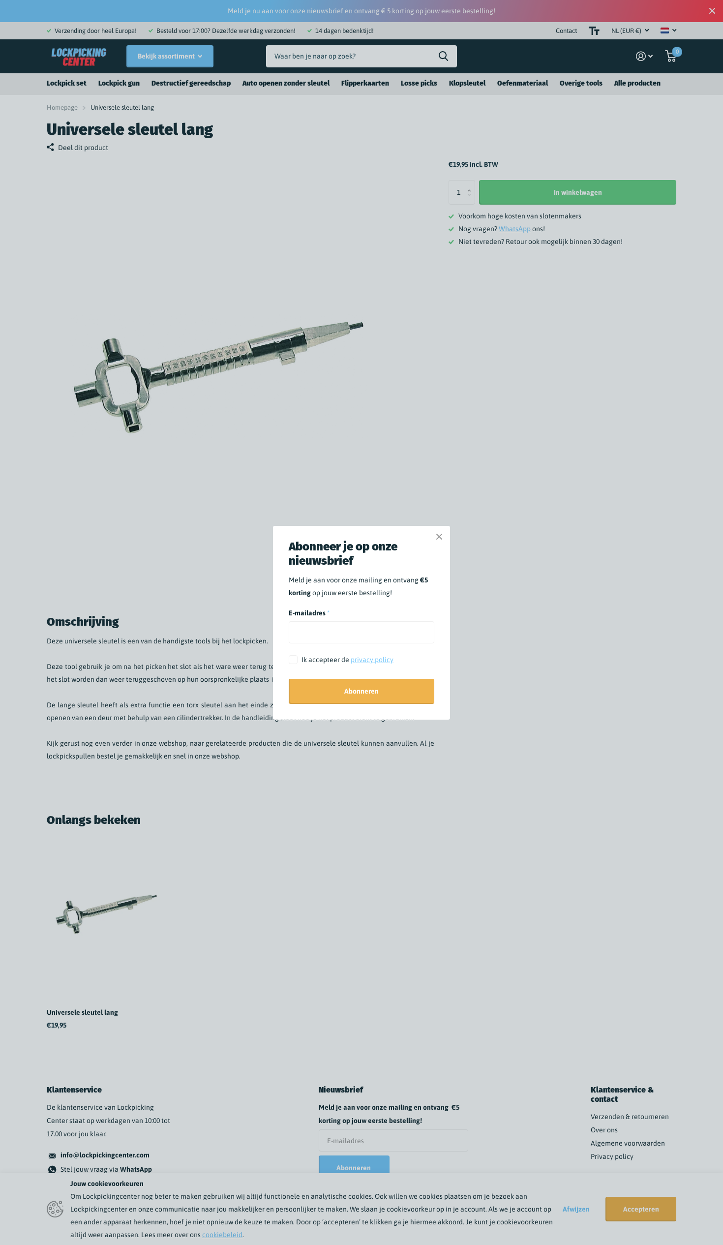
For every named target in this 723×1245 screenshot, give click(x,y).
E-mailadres (309, 613)
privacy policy (372, 660)
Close (439, 536)
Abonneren (361, 691)
